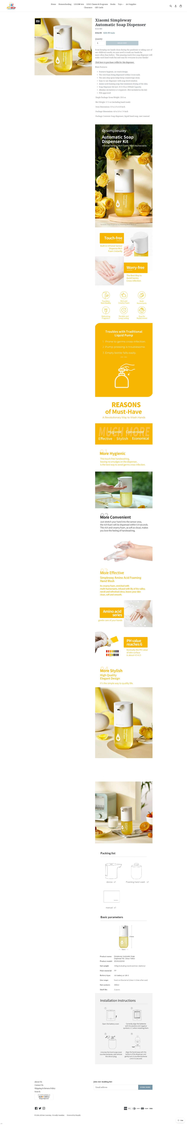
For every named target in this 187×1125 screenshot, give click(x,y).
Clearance (88, 7)
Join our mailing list (103, 1082)
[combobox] (172, 6)
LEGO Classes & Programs (97, 4)
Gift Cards (99, 7)
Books (112, 4)
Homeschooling (65, 4)
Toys (121, 4)
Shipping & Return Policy (45, 1088)
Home (53, 4)
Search (37, 1092)
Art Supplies (131, 4)
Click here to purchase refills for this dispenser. (114, 62)
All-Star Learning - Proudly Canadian (52, 1115)
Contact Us (39, 1085)
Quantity (98, 39)
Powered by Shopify (74, 1115)
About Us (38, 1082)
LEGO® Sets (79, 4)
